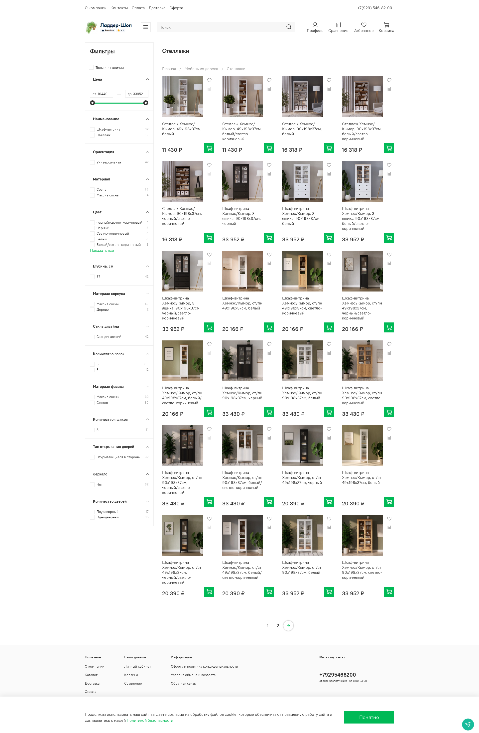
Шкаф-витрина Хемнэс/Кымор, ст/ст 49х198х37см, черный (302, 477)
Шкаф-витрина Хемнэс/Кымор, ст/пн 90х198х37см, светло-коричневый (362, 395)
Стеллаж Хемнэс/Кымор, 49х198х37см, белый (182, 128)
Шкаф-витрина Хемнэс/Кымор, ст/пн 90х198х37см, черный (242, 392)
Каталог (91, 675)
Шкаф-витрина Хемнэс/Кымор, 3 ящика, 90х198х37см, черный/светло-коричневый (181, 307)
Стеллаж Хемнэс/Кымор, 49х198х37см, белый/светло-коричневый (242, 131)
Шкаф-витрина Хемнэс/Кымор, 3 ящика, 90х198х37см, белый (301, 216)
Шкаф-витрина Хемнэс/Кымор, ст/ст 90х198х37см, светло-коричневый (362, 570)
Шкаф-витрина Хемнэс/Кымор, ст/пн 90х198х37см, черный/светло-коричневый (182, 482)
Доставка (157, 7)
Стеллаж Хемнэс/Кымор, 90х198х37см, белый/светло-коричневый (362, 131)
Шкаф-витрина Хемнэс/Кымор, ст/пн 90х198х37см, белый (302, 392)
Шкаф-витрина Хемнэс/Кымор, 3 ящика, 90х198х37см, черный (241, 216)
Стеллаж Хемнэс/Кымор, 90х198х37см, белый (302, 128)
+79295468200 (337, 674)
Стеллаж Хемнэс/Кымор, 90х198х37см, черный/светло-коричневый (182, 216)
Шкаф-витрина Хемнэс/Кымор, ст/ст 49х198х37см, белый (361, 477)
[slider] (92, 103)
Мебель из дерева (201, 68)
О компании (96, 7)
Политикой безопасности (150, 720)
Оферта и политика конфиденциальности (204, 666)
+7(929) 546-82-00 (374, 7)
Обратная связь (183, 683)
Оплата (138, 7)
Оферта (176, 7)
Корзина (131, 675)
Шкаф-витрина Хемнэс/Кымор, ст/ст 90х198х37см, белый (301, 567)
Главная (169, 68)
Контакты (119, 7)
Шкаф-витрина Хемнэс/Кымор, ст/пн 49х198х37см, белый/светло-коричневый (182, 395)
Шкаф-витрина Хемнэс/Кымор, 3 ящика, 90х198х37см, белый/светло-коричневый (361, 218)
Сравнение (133, 683)
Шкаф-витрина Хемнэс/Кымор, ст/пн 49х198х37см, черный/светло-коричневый (362, 307)
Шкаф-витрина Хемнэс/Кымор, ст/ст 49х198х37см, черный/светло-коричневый (181, 572)
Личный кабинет (137, 666)
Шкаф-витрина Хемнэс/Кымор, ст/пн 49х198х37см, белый (242, 302)
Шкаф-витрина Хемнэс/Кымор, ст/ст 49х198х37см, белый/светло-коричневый (242, 570)
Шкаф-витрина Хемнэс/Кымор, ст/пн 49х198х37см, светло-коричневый (302, 305)
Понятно (369, 717)
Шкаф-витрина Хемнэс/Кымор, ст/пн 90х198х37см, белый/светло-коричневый (242, 480)
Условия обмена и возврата (193, 675)
